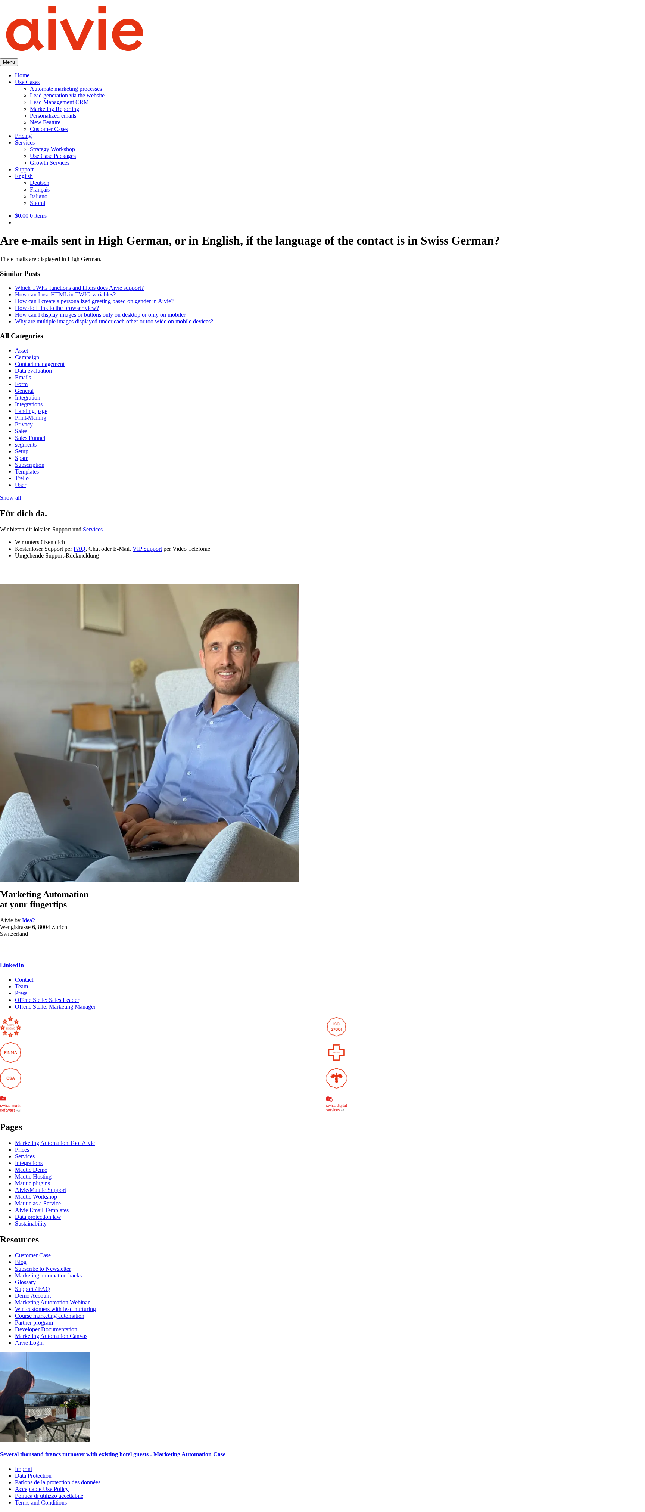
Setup (21, 451)
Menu (9, 62)
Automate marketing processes (66, 89)
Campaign (27, 357)
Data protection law (38, 1217)
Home (22, 75)
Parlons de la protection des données (57, 1482)
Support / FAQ (32, 1289)
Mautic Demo (31, 1170)
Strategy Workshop (52, 149)
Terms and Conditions (41, 1502)
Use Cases (27, 82)
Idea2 (28, 920)
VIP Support (147, 549)
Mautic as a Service (38, 1203)
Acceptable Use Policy (42, 1489)
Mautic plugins (32, 1183)
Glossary (25, 1282)
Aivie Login (29, 1342)
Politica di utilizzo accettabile (49, 1496)
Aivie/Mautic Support (40, 1190)
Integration (27, 397)
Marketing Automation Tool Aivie (55, 1143)
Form (21, 384)
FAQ (79, 549)
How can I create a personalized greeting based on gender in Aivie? (94, 301)
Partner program (34, 1322)
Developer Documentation (46, 1329)
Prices (22, 1149)
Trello (22, 478)
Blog (21, 1262)
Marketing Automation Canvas (51, 1336)
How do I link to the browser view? (57, 308)
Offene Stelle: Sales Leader (47, 1000)
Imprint (23, 1469)
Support (24, 169)
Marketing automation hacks (48, 1275)
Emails (23, 377)
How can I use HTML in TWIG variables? (65, 294)
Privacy (24, 424)
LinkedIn (12, 965)
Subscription (29, 465)
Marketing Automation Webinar (52, 1302)
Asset (21, 350)
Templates (27, 471)
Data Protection (33, 1475)
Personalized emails (53, 115)
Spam (21, 458)
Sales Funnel (30, 438)
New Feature (45, 122)
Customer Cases (49, 129)
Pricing (23, 136)
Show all (10, 497)
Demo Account (33, 1295)
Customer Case (33, 1255)
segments (26, 444)
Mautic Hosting (33, 1176)
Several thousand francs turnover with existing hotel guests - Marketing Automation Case (112, 1454)
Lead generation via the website (67, 95)
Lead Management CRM (59, 102)
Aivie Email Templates (42, 1210)
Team (21, 986)
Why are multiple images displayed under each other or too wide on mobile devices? (114, 321)
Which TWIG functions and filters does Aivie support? (79, 288)
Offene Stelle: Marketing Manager (55, 1006)
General (24, 391)
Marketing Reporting (54, 109)
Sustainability (31, 1223)
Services (25, 142)
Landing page (31, 411)
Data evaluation (33, 370)
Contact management (40, 364)
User (20, 485)
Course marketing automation (49, 1316)
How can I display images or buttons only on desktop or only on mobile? (100, 314)
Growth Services (49, 162)
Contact (24, 980)
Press (21, 993)
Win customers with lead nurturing (55, 1309)
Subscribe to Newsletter (43, 1269)
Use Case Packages (53, 156)
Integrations (29, 404)
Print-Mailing (30, 418)
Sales (21, 431)
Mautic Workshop (36, 1196)
